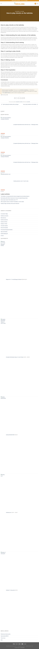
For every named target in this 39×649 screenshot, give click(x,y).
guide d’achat (7, 92)
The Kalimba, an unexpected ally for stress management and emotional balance (15, 196)
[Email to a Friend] (20, 98)
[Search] (1, 4)
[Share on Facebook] (17, 98)
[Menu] (37, 3)
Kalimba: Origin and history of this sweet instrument (10, 203)
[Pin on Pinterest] (22, 98)
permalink (28, 101)
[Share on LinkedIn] (24, 98)
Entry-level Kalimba (4, 227)
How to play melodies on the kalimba (30, 104)
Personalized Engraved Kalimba (6, 229)
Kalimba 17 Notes (4, 223)
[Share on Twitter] (18, 98)
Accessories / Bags (4, 213)
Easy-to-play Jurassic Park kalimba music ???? (9, 199)
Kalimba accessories (4, 215)
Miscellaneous (3, 217)
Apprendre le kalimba (19, 11)
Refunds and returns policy (5, 634)
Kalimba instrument (4, 219)
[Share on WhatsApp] (15, 98)
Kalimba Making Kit (4, 233)
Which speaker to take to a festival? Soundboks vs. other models (12, 201)
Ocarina (2, 235)
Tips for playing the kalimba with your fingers (10, 104)
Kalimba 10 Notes (4, 221)
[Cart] (35, 4)
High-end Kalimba (4, 231)
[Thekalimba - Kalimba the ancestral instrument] (19, 3)
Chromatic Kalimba (4, 225)
